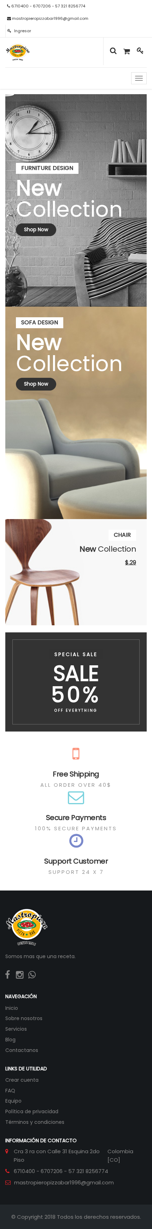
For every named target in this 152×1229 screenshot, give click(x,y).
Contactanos (21, 1050)
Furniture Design (47, 168)
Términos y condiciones (34, 1122)
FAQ (10, 1090)
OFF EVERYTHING (76, 710)
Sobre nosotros (23, 1018)
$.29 (130, 562)
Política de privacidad (31, 1111)
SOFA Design (39, 322)
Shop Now (36, 229)
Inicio (11, 1008)
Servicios (16, 1028)
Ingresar (22, 31)
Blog (10, 1039)
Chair (122, 535)
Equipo (13, 1100)
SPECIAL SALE (76, 654)
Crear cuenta (22, 1079)
